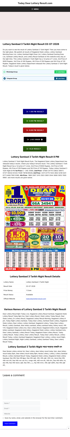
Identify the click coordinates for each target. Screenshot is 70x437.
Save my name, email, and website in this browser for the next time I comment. (34, 418)
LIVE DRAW (35, 139)
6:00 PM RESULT (36, 121)
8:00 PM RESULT (36, 130)
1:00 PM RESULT (36, 112)
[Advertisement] (35, 26)
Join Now (61, 72)
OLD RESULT (36, 149)
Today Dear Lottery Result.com (35, 3)
